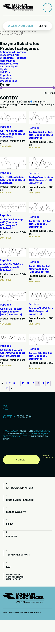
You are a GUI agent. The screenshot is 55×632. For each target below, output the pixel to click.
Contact (21, 460)
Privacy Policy (13, 575)
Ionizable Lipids (9, 66)
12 (32, 383)
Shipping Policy (13, 579)
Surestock (6, 78)
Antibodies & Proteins (13, 52)
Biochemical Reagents (13, 58)
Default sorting (11, 102)
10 (23, 383)
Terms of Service (15, 577)
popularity (38, 102)
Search (43, 26)
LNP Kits (5, 72)
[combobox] (21, 26)
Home (3, 31)
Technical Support (18, 555)
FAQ (8, 567)
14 (43, 383)
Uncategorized (8, 81)
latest (26, 102)
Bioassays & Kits (9, 55)
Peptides (5, 75)
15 (48, 383)
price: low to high (29, 104)
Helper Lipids (7, 61)
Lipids (3, 69)
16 (7, 388)
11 (28, 383)
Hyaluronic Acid (9, 64)
